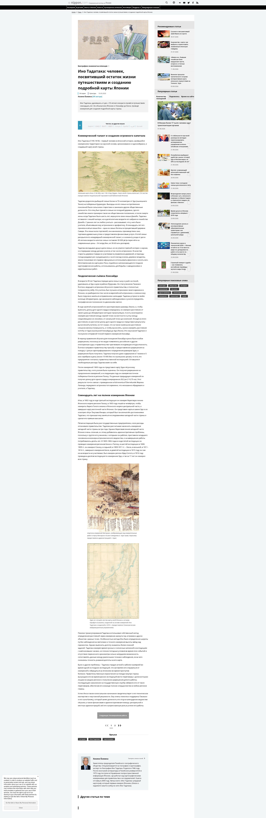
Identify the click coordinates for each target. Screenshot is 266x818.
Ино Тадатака (95, 739)
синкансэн (163, 296)
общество (173, 286)
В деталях (79, 7)
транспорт (174, 296)
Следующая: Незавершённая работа (113, 715)
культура (162, 286)
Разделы (136, 7)
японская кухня (179, 293)
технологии (163, 289)
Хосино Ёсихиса (90, 96)
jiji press (174, 289)
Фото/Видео (127, 7)
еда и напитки (164, 293)
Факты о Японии (90, 7)
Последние (71, 7)
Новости (100, 7)
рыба (184, 296)
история (82, 739)
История (82, 93)
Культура (93, 93)
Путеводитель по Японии (113, 7)
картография (108, 739)
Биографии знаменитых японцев (92, 66)
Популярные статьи (150, 7)
